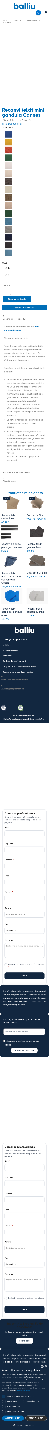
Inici (5, 20)
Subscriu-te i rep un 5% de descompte (24, 1325)
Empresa (9, 860)
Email (7, 876)
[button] (24, 1425)
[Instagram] (27, 698)
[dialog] (24, 1396)
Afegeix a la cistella (17, 299)
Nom (7, 827)
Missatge (9, 940)
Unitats (8, 908)
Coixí (4, 263)
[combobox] (42, 1366)
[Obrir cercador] (38, 12)
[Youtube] (19, 698)
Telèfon (8, 892)
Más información (23, 1391)
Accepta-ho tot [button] (12, 1418)
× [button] (46, 1366)
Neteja (7, 286)
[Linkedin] (35, 698)
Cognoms (9, 844)
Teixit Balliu (7, 128)
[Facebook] (11, 698)
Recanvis (17, 20)
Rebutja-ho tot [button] (36, 1418)
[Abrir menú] (5, 12)
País (7, 924)
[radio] (26, 134)
